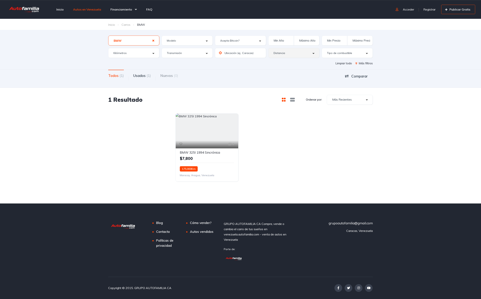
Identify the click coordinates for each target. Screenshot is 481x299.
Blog (159, 223)
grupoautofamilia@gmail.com (351, 223)
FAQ (149, 9)
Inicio (60, 9)
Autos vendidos (201, 232)
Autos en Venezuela (87, 9)
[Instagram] (358, 288)
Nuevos (169, 75)
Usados (142, 75)
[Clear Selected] (153, 40)
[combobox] (133, 41)
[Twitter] (348, 288)
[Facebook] (338, 288)
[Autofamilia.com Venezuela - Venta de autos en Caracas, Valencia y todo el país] (24, 9)
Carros (126, 25)
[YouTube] (369, 288)
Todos (116, 75)
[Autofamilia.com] (234, 258)
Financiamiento (121, 9)
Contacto (163, 232)
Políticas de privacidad (164, 242)
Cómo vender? (200, 223)
